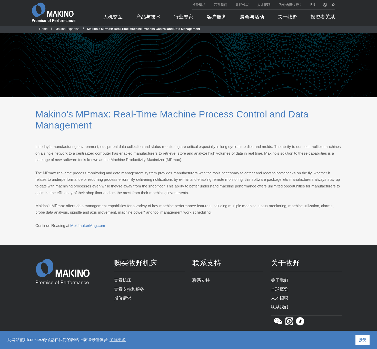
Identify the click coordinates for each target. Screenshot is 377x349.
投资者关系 (323, 16)
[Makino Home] (53, 9)
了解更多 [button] (118, 339)
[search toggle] (333, 4)
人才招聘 (264, 5)
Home (43, 29)
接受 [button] (362, 340)
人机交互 (113, 16)
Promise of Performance (54, 20)
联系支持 (201, 280)
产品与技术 (148, 16)
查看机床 (122, 280)
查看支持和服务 (129, 289)
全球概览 (279, 289)
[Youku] (289, 322)
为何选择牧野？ (290, 5)
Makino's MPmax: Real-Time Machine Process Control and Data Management (143, 29)
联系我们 (220, 5)
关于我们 (279, 280)
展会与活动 (252, 16)
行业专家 (183, 16)
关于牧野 (287, 16)
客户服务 (216, 16)
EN (312, 5)
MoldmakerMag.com (87, 225)
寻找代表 (242, 5)
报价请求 (199, 5)
